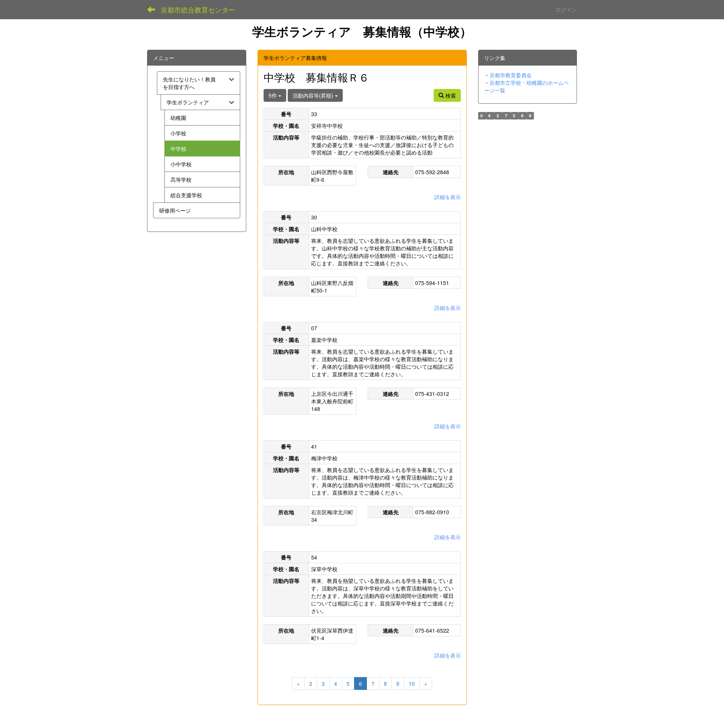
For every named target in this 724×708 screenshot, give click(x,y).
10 (412, 683)
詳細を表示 (447, 197)
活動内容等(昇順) (314, 95)
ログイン (566, 9)
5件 (273, 95)
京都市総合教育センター (198, 9)
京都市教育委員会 (510, 75)
